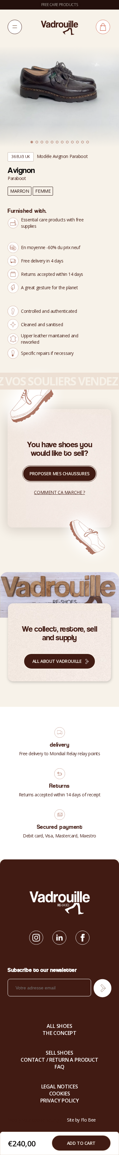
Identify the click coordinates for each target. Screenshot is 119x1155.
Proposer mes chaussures (59, 473)
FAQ (60, 1066)
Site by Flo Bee (81, 1120)
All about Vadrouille (57, 661)
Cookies (59, 1093)
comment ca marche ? (59, 492)
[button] (31, 142)
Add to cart (81, 1143)
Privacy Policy (59, 1100)
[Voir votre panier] (103, 27)
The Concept (59, 1033)
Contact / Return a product (59, 1059)
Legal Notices (59, 1086)
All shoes (59, 1025)
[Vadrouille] (59, 27)
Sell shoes (59, 1052)
